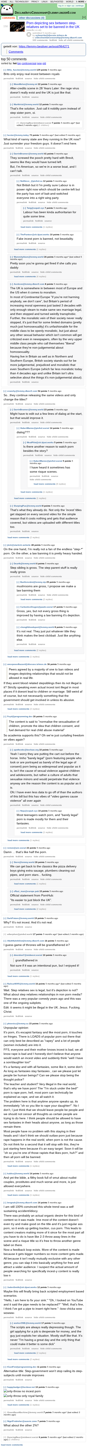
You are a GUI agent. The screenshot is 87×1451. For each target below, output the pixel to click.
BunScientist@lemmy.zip (33, 582)
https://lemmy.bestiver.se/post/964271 (44, 46)
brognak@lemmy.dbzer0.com (22, 1202)
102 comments (40, 40)
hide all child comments (71, 40)
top (19, 63)
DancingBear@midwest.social (35, 123)
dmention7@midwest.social (28, 955)
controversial (29, 63)
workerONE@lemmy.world (27, 1323)
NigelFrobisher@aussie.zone (22, 1421)
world (69, 2)
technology (22, 2)
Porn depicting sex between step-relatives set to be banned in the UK (53, 25)
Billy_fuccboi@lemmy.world (21, 70)
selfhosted (56, 2)
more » (82, 2)
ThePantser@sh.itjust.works (34, 234)
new (39, 63)
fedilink (53, 40)
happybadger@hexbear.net (21, 1387)
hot (15, 63)
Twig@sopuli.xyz (35, 208)
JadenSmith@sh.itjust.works (22, 1287)
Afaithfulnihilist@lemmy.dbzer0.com (25, 941)
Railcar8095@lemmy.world (21, 984)
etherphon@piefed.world (19, 934)
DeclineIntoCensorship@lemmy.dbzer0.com (45, 12)
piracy (35, 2)
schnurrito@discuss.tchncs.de (51, 35)
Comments (16, 51)
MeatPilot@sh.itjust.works (40, 442)
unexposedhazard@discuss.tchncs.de (27, 664)
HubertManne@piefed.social (34, 428)
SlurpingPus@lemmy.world (28, 506)
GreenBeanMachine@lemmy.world (25, 1412)
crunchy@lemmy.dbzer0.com (22, 391)
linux (45, 2)
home (4, 2)
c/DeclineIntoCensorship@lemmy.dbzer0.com (58, 37)
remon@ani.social (16, 848)
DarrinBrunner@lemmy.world (29, 153)
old (44, 63)
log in (61, 5)
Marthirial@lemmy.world (26, 104)
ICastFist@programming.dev (22, 1367)
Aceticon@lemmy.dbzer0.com (29, 284)
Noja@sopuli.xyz (29, 811)
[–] (5, 70)
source (28, 78)
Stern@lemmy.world (24, 862)
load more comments (31, 227)
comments (8, 17)
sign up (70, 5)
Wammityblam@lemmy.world (29, 257)
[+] (18, 123)
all (11, 2)
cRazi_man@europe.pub (26, 891)
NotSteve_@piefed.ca (31, 181)
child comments (44, 78)
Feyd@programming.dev (20, 716)
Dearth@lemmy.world (25, 563)
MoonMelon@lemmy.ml (25, 84)
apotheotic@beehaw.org (26, 750)
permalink (9, 78)
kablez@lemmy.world (18, 1173)
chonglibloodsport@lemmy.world (37, 627)
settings (80, 5)
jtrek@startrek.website (19, 545)
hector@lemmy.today (18, 135)
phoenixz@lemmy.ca (18, 1023)
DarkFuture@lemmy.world (20, 918)
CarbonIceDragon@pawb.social (36, 607)
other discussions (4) (31, 17)
